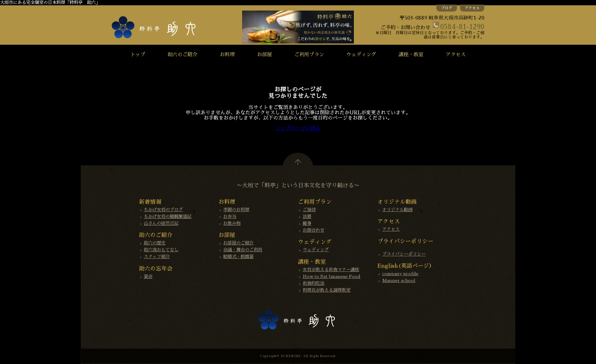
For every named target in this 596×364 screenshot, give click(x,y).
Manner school (398, 280)
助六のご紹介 (182, 54)
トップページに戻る (298, 128)
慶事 (307, 223)
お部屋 (264, 54)
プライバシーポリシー (404, 254)
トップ (137, 54)
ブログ (446, 8)
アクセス (472, 8)
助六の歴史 (154, 243)
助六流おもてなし (161, 250)
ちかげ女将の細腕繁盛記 (168, 216)
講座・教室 (411, 54)
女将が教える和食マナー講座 (331, 269)
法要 (307, 216)
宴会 (148, 276)
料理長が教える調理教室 (326, 290)
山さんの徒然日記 (161, 223)
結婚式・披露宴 (238, 256)
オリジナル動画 (397, 209)
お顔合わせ (313, 230)
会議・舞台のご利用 (242, 250)
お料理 (227, 54)
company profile (400, 273)
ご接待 (309, 209)
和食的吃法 (313, 283)
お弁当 (229, 216)
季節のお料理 (236, 209)
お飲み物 (232, 223)
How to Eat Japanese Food (331, 276)
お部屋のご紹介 (238, 243)
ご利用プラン (309, 54)
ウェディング (361, 54)
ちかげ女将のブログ (163, 209)
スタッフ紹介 (157, 256)
